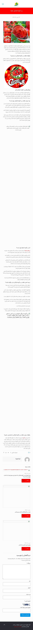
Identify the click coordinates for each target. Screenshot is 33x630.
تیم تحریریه (18, 459)
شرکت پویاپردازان (17, 626)
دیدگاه (28, 563)
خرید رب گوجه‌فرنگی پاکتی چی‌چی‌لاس (22, 512)
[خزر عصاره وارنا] (16, 4)
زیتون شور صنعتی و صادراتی (24, 545)
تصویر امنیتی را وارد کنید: (25, 607)
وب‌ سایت (28, 594)
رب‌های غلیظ (27, 250)
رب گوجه (24, 438)
